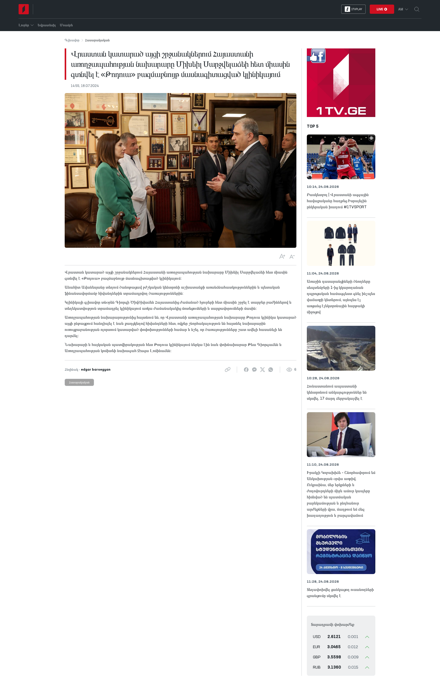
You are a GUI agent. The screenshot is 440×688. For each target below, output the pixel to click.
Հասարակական (79, 382)
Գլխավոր (72, 40)
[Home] (24, 9)
